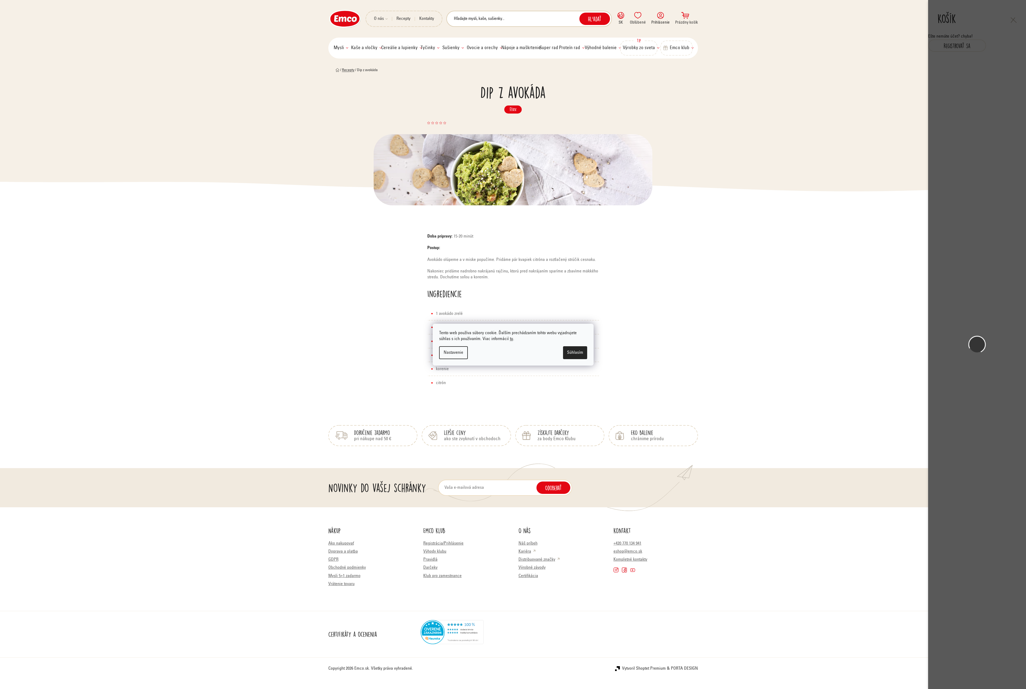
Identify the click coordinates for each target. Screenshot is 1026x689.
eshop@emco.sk (627, 551)
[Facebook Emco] (624, 570)
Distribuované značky (536, 559)
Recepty (403, 19)
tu (511, 339)
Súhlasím (575, 353)
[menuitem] (341, 48)
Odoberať (553, 487)
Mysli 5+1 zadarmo (344, 576)
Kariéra (524, 551)
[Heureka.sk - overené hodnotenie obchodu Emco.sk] (452, 634)
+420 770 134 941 (627, 543)
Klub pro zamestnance (442, 576)
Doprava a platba (343, 551)
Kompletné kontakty (630, 559)
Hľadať (594, 19)
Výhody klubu (434, 551)
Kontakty (426, 19)
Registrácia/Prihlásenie (443, 543)
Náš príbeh (528, 543)
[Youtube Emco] (632, 570)
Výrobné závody (532, 568)
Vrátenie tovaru (341, 584)
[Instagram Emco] (616, 570)
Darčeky (430, 568)
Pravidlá (430, 559)
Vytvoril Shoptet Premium (644, 668)
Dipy (513, 109)
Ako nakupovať (341, 543)
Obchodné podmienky (347, 568)
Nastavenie (453, 353)
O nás (379, 19)
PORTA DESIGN (684, 668)
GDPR (333, 559)
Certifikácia (528, 576)
